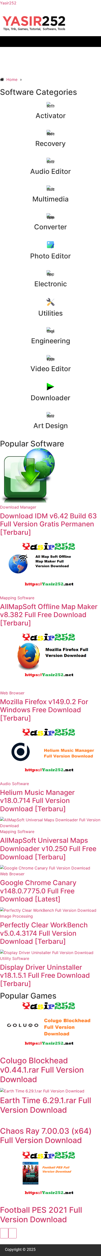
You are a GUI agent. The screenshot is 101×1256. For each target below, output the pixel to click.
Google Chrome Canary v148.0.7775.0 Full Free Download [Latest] (38, 890)
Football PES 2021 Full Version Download (41, 1214)
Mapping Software (17, 597)
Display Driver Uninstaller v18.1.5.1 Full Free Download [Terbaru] (45, 975)
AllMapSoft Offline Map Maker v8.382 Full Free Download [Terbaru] (49, 614)
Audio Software (14, 783)
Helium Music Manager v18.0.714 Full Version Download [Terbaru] (37, 800)
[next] (12, 1233)
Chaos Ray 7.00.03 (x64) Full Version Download (46, 1135)
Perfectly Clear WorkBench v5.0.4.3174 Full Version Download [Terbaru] (44, 933)
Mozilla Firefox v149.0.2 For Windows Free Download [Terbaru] (44, 710)
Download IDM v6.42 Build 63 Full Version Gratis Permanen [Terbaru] (48, 524)
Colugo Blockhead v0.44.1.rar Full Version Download (42, 1070)
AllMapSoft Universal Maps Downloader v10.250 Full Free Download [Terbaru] (48, 848)
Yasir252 (8, 2)
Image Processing (16, 916)
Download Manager (18, 507)
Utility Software (14, 958)
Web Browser (12, 692)
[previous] (4, 1233)
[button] (50, 41)
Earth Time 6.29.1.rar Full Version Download (45, 1105)
